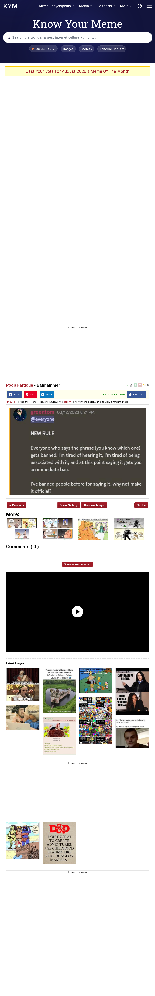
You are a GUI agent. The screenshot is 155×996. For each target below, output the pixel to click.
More (124, 6)
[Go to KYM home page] (10, 7)
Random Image (94, 505)
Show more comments (77, 564)
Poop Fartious (19, 385)
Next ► (141, 505)
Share (16, 394)
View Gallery (68, 505)
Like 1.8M (138, 394)
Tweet (48, 394)
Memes (86, 49)
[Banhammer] (77, 451)
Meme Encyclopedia (55, 6)
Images (68, 49)
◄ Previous (16, 505)
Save (31, 394)
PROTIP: (12, 401)
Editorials (104, 6)
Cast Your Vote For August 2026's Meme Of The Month (77, 71)
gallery (67, 401)
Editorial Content (112, 49)
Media (84, 6)
